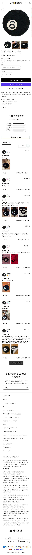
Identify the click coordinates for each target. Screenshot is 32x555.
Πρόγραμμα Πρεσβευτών (10, 431)
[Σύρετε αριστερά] (1, 45)
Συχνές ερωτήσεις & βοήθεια (11, 417)
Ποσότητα (3, 71)
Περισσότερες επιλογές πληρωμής (16, 88)
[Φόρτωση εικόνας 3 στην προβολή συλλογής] (24, 45)
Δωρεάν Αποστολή (5, 61)
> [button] (16, 363)
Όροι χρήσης (6, 447)
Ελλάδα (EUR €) (10, 541)
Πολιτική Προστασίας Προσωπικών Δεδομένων (13, 439)
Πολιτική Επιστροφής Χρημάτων (12, 413)
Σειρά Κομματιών (8, 406)
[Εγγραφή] (27, 388)
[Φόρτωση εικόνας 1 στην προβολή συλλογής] (7, 45)
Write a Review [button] (17, 137)
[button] (2, 2)
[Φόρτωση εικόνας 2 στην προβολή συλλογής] (16, 45)
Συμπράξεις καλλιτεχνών (10, 428)
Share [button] (4, 107)
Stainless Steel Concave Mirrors (12, 513)
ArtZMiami (12, 552)
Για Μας (5, 399)
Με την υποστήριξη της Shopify (19, 552)
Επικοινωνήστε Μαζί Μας (10, 421)
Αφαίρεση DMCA (7, 451)
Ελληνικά (22, 541)
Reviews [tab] (5, 142)
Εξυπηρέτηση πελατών (9, 403)
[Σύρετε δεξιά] (30, 45)
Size (2, 64)
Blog (4, 424)
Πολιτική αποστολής (9, 410)
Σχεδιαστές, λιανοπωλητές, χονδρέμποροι (15, 435)
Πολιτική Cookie (7, 444)
